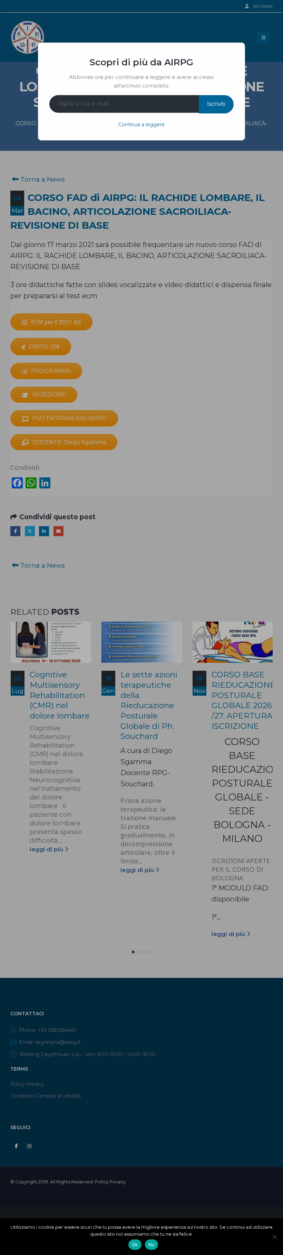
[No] (274, 1236)
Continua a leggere (141, 124)
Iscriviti (216, 104)
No (151, 1244)
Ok (135, 1244)
